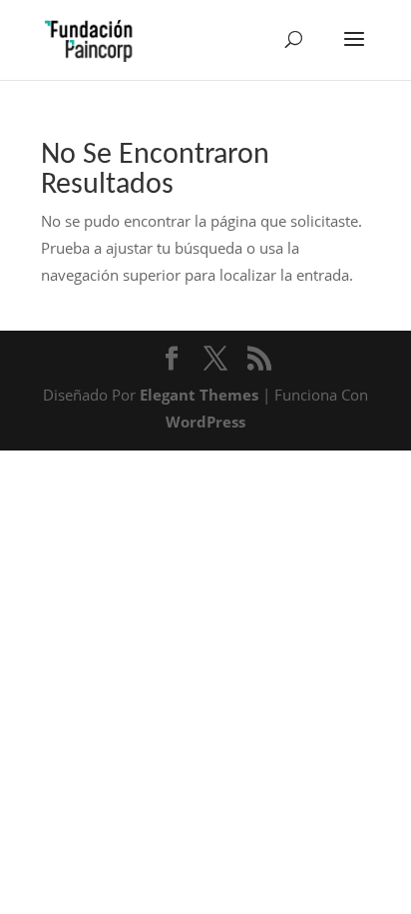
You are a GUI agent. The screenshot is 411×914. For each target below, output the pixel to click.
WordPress (205, 422)
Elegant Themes (199, 395)
